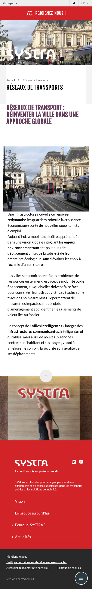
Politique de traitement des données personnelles (36, 562)
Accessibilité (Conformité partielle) (27, 567)
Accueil (10, 80)
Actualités (23, 536)
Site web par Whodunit (20, 579)
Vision (20, 501)
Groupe (8, 3)
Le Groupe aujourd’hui (32, 513)
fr (83, 3)
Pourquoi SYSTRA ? (30, 525)
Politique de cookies (69, 567)
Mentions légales (16, 556)
